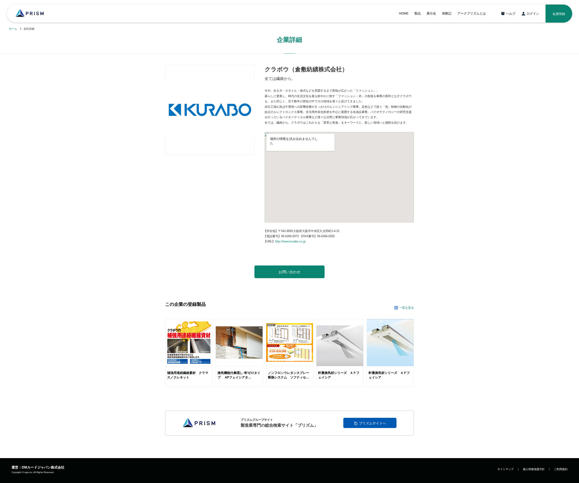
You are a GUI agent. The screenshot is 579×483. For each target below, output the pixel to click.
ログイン (533, 13)
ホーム (13, 28)
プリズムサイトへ (372, 423)
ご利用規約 (560, 469)
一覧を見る (406, 307)
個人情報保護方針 (534, 469)
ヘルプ (510, 13)
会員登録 (559, 14)
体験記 (446, 13)
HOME (403, 13)
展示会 (431, 13)
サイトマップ (505, 469)
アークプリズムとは (471, 13)
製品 (417, 13)
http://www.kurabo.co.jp (290, 241)
